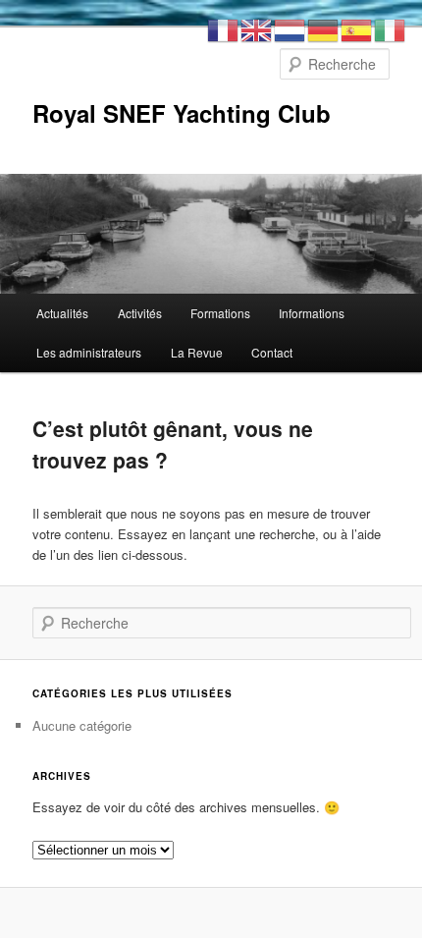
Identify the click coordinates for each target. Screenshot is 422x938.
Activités (140, 312)
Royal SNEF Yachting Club (181, 113)
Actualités (62, 312)
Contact (271, 352)
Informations (311, 312)
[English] (257, 28)
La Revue (197, 352)
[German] (324, 28)
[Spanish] (357, 28)
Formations (220, 312)
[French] (223, 28)
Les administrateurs (88, 352)
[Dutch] (290, 28)
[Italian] (390, 28)
